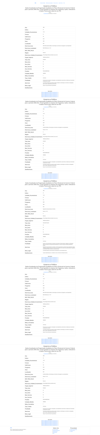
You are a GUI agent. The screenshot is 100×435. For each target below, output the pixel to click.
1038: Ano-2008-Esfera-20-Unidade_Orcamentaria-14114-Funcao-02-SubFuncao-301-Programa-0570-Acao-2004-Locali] (50, 261)
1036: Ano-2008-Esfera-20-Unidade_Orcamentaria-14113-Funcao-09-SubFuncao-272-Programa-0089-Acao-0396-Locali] (50, 96)
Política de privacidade (56, 430)
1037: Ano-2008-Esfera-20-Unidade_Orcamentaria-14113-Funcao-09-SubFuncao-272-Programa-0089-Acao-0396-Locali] (50, 178)
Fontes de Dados (55, 429)
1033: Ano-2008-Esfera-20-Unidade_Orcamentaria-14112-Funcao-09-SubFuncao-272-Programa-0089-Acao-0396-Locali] (50, 93)
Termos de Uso (55, 431)
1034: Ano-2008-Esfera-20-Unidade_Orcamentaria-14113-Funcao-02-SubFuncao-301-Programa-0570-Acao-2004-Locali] (50, 94)
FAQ (53, 433)
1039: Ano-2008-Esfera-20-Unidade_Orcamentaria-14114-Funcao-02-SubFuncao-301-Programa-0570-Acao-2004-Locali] (50, 343)
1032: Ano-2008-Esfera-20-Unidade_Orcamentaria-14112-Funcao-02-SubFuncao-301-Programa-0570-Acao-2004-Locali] (50, 92)
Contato (71, 431)
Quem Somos (55, 432)
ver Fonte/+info (46, 13)
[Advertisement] (50, 20)
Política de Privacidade (73, 429)
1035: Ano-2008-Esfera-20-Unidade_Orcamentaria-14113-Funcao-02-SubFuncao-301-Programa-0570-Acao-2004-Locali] (50, 95)
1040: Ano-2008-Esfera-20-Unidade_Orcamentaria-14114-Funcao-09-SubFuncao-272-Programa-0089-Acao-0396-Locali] (50, 425)
